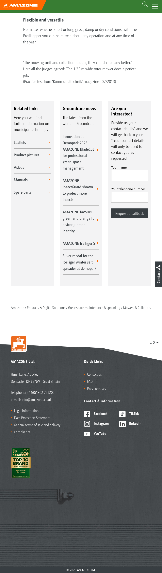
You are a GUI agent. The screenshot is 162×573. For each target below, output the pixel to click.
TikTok (133, 413)
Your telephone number (128, 188)
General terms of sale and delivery (37, 424)
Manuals (21, 180)
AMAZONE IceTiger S (79, 243)
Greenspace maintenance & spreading (94, 307)
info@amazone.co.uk (37, 399)
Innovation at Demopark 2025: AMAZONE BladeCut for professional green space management (78, 152)
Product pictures (26, 155)
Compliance (22, 431)
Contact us (94, 374)
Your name (119, 167)
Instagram (101, 423)
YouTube (99, 433)
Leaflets (20, 142)
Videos (19, 167)
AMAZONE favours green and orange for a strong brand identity (79, 221)
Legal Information (26, 410)
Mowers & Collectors (137, 307)
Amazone (17, 307)
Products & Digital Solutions (46, 307)
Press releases (96, 388)
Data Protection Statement (32, 417)
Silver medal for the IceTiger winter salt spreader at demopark (79, 262)
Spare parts (22, 192)
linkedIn (134, 423)
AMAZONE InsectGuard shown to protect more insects (78, 189)
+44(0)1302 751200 (41, 392)
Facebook (100, 413)
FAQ (90, 381)
